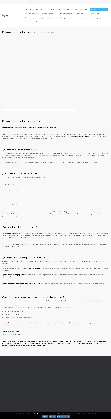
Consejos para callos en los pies (11, 334)
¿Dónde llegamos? (30, 22)
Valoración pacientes (94, 13)
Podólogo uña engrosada (81, 9)
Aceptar (45, 416)
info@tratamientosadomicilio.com (47, 2)
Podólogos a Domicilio (31, 9)
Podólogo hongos (80, 13)
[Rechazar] (109, 415)
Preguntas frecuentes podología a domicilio (93, 18)
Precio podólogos (52, 18)
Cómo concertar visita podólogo (34, 18)
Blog (76, 18)
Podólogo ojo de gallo (65, 13)
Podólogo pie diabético (63, 9)
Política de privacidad (63, 416)
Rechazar (52, 416)
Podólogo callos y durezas (98, 9)
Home (33, 32)
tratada (18, 261)
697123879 (31, 2)
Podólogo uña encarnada (49, 13)
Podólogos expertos (65, 18)
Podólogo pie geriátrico (47, 9)
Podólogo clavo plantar (31, 13)
